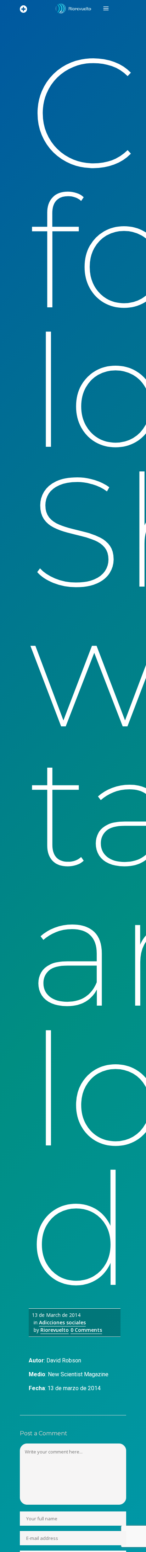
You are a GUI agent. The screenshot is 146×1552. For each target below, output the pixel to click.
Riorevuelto (54, 1329)
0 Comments (86, 1329)
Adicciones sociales (62, 1322)
